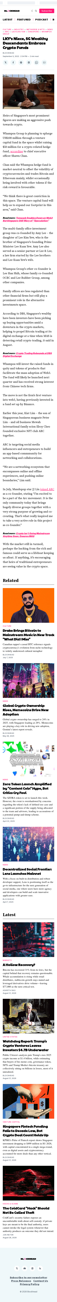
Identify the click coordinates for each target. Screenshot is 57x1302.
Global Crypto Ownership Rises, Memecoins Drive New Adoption (26, 709)
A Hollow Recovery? (19, 964)
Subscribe (47, 11)
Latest (8, 19)
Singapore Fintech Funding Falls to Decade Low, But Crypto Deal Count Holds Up (25, 1130)
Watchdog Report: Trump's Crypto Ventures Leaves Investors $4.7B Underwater (26, 1045)
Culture (7, 29)
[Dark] (32, 11)
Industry (19, 29)
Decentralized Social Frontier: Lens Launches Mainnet (27, 871)
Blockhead (8, 53)
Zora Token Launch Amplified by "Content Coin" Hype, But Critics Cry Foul (27, 788)
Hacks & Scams (10, 1204)
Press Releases (21, 1280)
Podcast (41, 19)
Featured (24, 19)
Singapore (33, 32)
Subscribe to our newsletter (28, 1277)
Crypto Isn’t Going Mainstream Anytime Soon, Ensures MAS (26, 535)
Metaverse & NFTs (36, 29)
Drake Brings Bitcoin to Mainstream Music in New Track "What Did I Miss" (28, 634)
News (50, 29)
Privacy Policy (29, 1284)
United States (10, 1037)
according (16, 151)
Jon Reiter (8, 1235)
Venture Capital (11, 1122)
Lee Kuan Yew (18, 32)
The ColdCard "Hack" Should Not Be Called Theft (26, 1210)
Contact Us (40, 1280)
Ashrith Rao (9, 990)
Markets (7, 960)
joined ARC (47, 489)
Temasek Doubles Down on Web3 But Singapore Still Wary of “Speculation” (28, 219)
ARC (7, 32)
